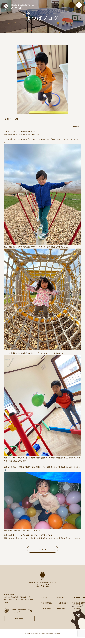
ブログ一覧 (42, 549)
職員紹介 (61, 608)
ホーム (45, 597)
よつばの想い (48, 603)
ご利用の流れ (63, 603)
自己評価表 (19, 618)
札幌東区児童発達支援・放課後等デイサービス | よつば (43, 633)
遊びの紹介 (47, 608)
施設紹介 (61, 597)
